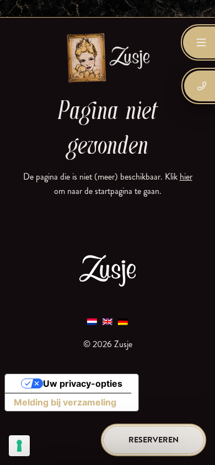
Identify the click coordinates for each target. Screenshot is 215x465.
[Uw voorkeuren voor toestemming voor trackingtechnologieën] (19, 445)
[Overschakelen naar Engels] (107, 320)
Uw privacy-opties (82, 383)
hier (186, 176)
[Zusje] (107, 57)
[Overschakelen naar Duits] (123, 320)
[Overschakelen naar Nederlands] (92, 320)
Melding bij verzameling (65, 402)
